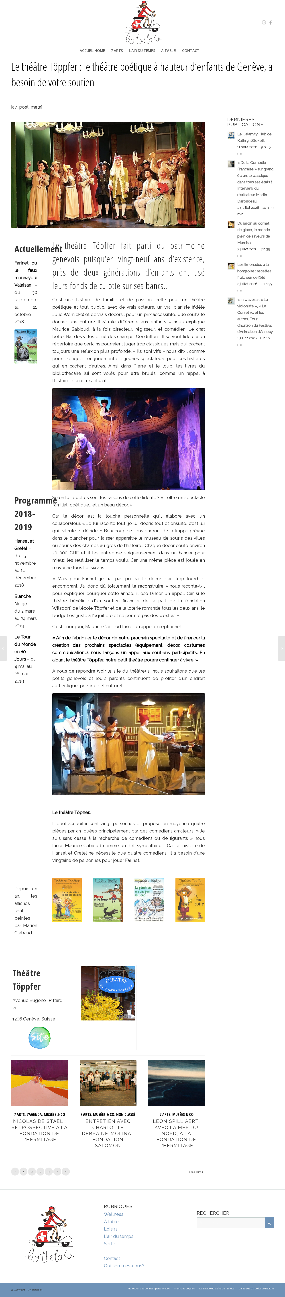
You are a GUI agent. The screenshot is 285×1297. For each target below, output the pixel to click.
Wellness (113, 1214)
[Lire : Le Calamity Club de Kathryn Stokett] (231, 135)
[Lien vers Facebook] (270, 22)
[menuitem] (92, 50)
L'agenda (34, 1114)
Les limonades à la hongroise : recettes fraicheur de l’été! (254, 271)
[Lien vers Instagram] (264, 22)
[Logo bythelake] (142, 22)
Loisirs (111, 1229)
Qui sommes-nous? (124, 1265)
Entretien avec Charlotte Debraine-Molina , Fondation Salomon (108, 1133)
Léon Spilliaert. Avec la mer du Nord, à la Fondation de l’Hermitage (176, 1133)
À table (111, 1221)
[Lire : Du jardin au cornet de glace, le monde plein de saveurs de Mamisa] (231, 225)
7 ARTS (19, 1114)
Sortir (109, 1243)
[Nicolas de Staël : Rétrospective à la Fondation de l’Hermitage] (39, 1083)
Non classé (126, 1114)
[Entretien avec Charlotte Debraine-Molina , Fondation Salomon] (108, 1083)
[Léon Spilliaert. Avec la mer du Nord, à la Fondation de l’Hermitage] (176, 1083)
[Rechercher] (205, 50)
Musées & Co (54, 1114)
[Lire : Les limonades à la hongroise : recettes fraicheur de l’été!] (231, 266)
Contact (112, 1258)
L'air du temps (118, 1236)
